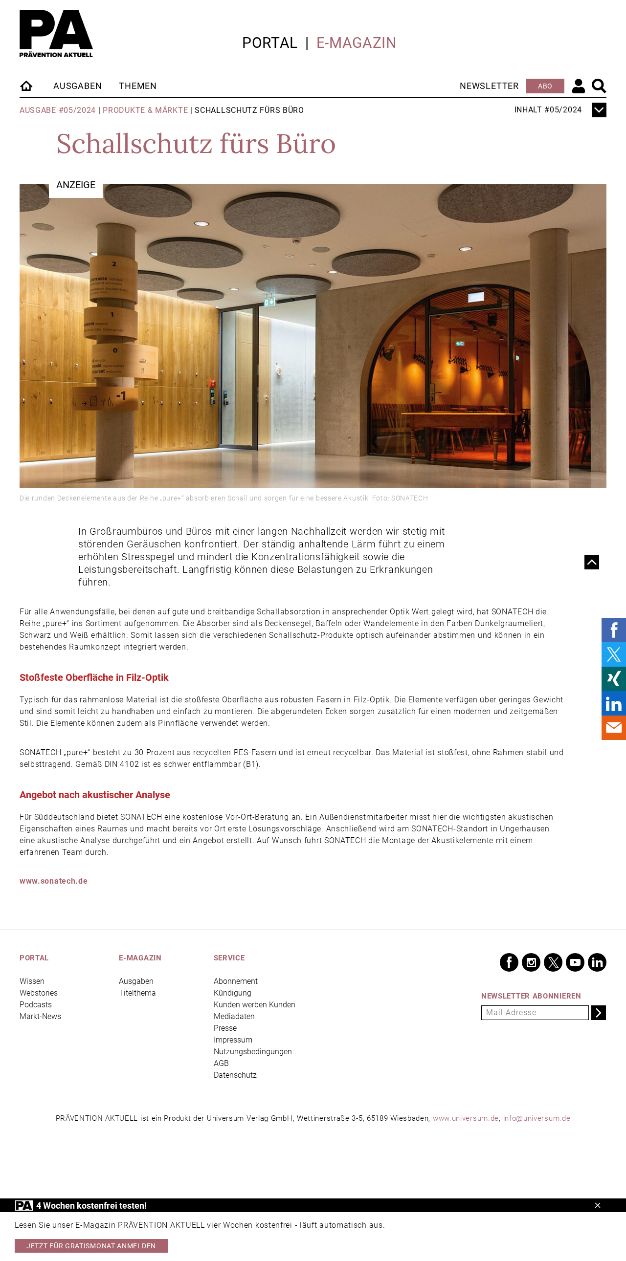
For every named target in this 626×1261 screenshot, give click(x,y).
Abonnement (236, 981)
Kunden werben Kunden (254, 1004)
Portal (270, 42)
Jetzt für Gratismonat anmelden (91, 1246)
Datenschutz (235, 1075)
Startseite (27, 85)
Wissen (32, 981)
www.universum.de (466, 1118)
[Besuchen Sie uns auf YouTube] (575, 962)
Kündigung (232, 993)
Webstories (39, 993)
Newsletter (489, 86)
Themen (138, 86)
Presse (225, 1028)
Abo (545, 86)
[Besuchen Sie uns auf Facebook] (509, 962)
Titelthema (137, 993)
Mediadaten (234, 1016)
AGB (221, 1063)
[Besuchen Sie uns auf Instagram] (531, 962)
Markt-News (40, 1016)
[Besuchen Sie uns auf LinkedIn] (597, 962)
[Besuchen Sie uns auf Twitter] (553, 962)
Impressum (233, 1039)
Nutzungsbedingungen (253, 1051)
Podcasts (36, 1004)
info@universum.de (537, 1118)
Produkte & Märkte (145, 110)
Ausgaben (77, 86)
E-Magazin (356, 42)
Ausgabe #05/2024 (58, 110)
